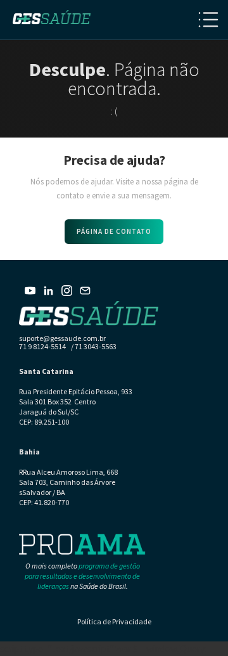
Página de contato (114, 231)
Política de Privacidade (114, 621)
